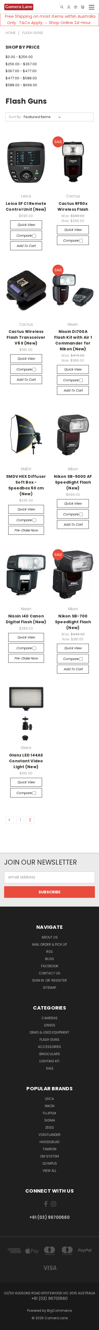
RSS (49, 951)
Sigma (49, 1120)
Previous (9, 1324)
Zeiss (49, 1127)
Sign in (38, 980)
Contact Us (49, 973)
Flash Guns (49, 1039)
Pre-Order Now (26, 530)
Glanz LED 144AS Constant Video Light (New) (26, 761)
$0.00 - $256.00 (19, 56)
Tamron (49, 1149)
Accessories (49, 1046)
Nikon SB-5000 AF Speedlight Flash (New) (73, 482)
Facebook (49, 966)
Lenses (49, 1025)
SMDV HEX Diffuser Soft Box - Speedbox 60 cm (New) (26, 485)
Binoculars (49, 1054)
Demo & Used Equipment (49, 1032)
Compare (24, 235)
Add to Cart (25, 245)
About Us (50, 937)
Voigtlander (49, 1134)
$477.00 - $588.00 (21, 78)
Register (59, 980)
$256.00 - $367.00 (21, 64)
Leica (49, 1098)
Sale (49, 1068)
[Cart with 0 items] (82, 7)
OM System (49, 1156)
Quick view (26, 224)
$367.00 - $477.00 (21, 71)
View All (49, 1170)
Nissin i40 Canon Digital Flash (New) (26, 619)
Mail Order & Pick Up (49, 944)
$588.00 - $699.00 (21, 85)
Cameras (49, 1018)
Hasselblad (49, 1141)
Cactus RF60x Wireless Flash (73, 206)
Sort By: (15, 116)
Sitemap (49, 987)
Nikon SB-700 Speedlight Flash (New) (73, 621)
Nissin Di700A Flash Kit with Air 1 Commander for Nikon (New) (73, 340)
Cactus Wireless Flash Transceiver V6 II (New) (26, 337)
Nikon (49, 1106)
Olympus (49, 1163)
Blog (49, 958)
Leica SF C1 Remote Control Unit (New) (26, 206)
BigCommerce (59, 1310)
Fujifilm (49, 1113)
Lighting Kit (49, 1061)
